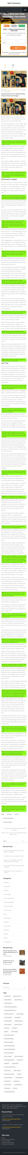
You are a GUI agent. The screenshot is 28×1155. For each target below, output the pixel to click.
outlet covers (7, 1070)
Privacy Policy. (16, 54)
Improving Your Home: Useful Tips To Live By (13, 871)
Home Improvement (9, 898)
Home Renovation (8, 906)
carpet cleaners (18, 999)
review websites (8, 1077)
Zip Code (4, 38)
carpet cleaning (8, 1003)
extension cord (18, 1024)
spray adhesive (18, 1084)
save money (7, 1081)
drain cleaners (7, 1024)
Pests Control (7, 926)
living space (20, 1060)
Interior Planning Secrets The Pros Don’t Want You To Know (14, 851)
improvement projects (9, 1049)
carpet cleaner (7, 999)
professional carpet (9, 1074)
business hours (17, 996)
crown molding (7, 1017)
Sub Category (17, 40)
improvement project (9, 1045)
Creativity (6, 890)
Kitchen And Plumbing (8, 1144)
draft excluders (8, 1021)
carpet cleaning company (10, 1006)
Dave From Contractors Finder (12, 90)
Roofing (6, 934)
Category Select (4, 40)
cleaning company (8, 1014)
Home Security (7, 910)
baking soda (7, 996)
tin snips (15, 1088)
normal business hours (10, 1067)
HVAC (5, 914)
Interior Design (6, 1141)
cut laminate (17, 1017)
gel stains (14, 1028)
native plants (15, 1063)
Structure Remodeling (8, 1142)
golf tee (17, 814)
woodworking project (8, 818)
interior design (7, 1056)
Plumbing (6, 930)
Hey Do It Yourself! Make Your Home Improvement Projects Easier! (13, 860)
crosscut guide (19, 1014)
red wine (19, 1074)
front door (6, 1028)
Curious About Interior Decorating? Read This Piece (14, 866)
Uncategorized (7, 942)
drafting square (19, 1021)
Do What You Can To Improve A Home (14, 856)
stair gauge (7, 1088)
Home (3, 1138)
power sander (17, 1070)
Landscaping (7, 918)
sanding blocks (19, 1077)
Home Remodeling (8, 902)
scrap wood (16, 1081)
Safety (5, 938)
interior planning (19, 1056)
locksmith (6, 922)
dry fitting (9, 814)
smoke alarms (7, 1084)
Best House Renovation (8, 1139)
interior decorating (8, 1052)
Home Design (8, 91)
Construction (7, 886)
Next (18, 48)
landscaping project (9, 1060)
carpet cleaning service (10, 1010)
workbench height (7, 822)
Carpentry (6, 882)
